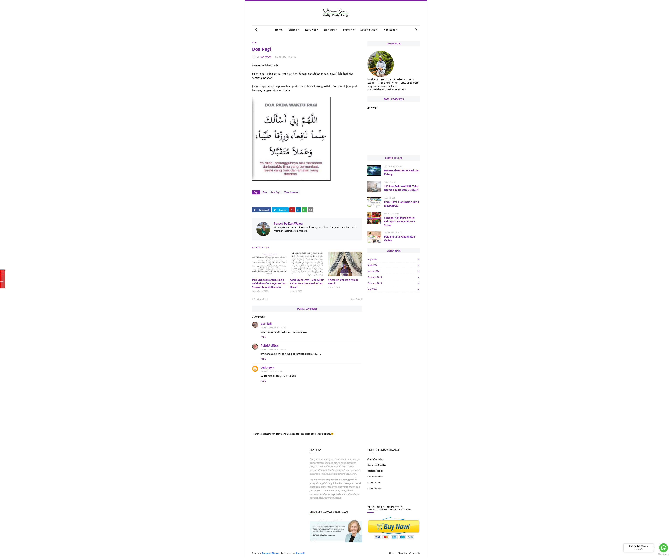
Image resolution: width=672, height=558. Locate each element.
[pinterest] (407, 500)
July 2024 (393, 289)
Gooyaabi (300, 553)
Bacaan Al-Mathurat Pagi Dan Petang (401, 172)
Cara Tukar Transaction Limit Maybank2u (401, 203)
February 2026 (393, 277)
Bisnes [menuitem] (293, 29)
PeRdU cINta (269, 345)
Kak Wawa (265, 56)
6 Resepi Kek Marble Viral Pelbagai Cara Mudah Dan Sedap (399, 221)
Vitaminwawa (291, 192)
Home (392, 553)
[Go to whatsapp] (663, 547)
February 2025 (393, 283)
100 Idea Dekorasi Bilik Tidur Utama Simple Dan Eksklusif (401, 187)
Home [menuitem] (279, 29)
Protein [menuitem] (347, 29)
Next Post (355, 299)
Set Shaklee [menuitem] (367, 29)
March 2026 (393, 271)
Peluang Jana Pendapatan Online (399, 238)
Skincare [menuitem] (329, 29)
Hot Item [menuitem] (389, 29)
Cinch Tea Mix (375, 488)
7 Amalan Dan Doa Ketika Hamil (343, 281)
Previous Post (261, 299)
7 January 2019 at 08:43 (271, 371)
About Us (402, 553)
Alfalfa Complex (375, 458)
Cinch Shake (374, 482)
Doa (254, 42)
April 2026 (393, 265)
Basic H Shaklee (375, 470)
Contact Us (414, 553)
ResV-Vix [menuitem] (310, 29)
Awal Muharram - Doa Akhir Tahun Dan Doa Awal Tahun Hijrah (307, 283)
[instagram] (380, 500)
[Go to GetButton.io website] (663, 554)
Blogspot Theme (270, 553)
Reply (263, 336)
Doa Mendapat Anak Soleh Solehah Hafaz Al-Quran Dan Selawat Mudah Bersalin (269, 283)
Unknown (268, 367)
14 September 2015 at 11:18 (273, 349)
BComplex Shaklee (377, 464)
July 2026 (393, 259)
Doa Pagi (275, 192)
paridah (266, 324)
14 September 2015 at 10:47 (273, 327)
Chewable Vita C (376, 476)
